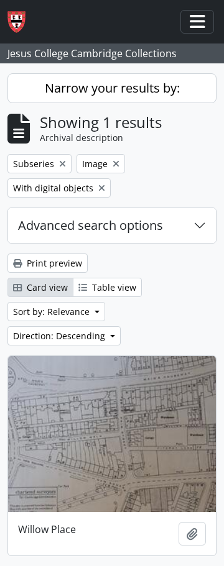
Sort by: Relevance (52, 311)
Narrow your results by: (112, 88)
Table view (113, 287)
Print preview (53, 263)
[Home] (21, 22)
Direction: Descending (60, 336)
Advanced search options (90, 225)
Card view (46, 287)
